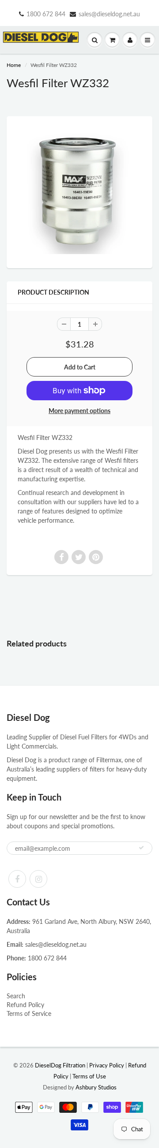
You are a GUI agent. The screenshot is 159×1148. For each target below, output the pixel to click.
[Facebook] (17, 879)
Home (14, 65)
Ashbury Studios (96, 1087)
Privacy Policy (106, 1065)
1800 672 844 (45, 14)
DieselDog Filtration (60, 1065)
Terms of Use (89, 1076)
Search (16, 996)
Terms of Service (29, 1013)
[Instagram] (38, 879)
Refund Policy (25, 1004)
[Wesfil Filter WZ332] (79, 191)
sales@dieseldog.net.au (109, 14)
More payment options (79, 410)
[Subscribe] (141, 848)
